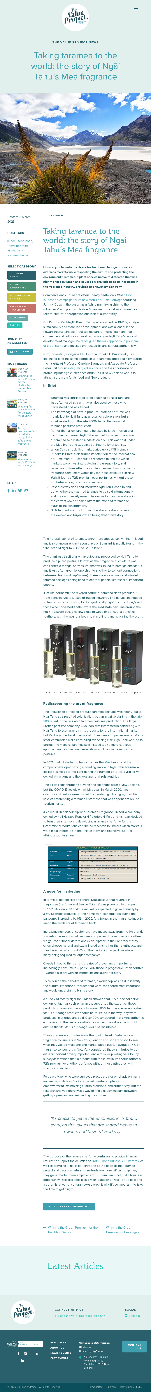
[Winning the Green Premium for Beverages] (12, 455)
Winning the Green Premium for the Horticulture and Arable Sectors (27, 383)
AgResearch (99, 1351)
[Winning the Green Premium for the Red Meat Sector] (12, 403)
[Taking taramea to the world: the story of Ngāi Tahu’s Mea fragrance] (12, 428)
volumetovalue (17, 255)
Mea (107, 762)
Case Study (18, 318)
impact (12, 241)
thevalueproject (18, 246)
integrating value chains (84, 368)
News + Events (60, 1353)
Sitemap (111, 1387)
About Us (57, 1348)
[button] (80, 1316)
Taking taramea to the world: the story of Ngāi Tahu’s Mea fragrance (26, 436)
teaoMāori (25, 241)
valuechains (15, 250)
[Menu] (136, 9)
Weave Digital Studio (131, 1387)
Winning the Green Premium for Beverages (27, 462)
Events (15, 325)
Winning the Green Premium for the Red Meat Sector (27, 411)
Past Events (59, 1358)
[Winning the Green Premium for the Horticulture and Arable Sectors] (12, 372)
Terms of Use (95, 1387)
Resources (58, 1342)
